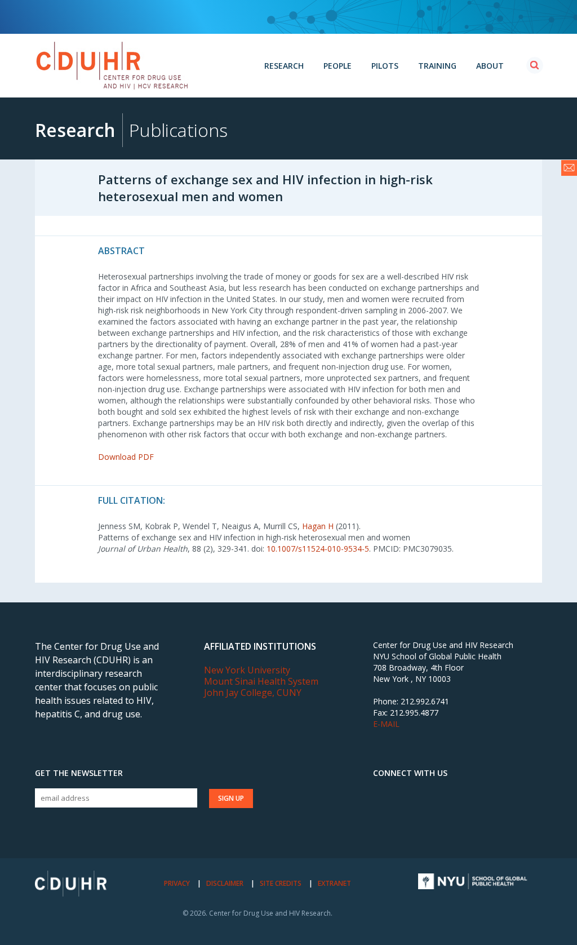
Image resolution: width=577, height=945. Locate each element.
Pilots (384, 65)
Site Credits (280, 883)
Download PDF (126, 456)
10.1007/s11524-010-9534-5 (318, 548)
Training (437, 65)
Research (284, 65)
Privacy (177, 883)
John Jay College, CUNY (252, 692)
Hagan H (318, 526)
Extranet (334, 883)
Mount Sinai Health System (261, 681)
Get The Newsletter (79, 773)
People (337, 65)
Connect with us (410, 773)
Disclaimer (224, 883)
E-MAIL (386, 723)
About (490, 65)
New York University (247, 670)
